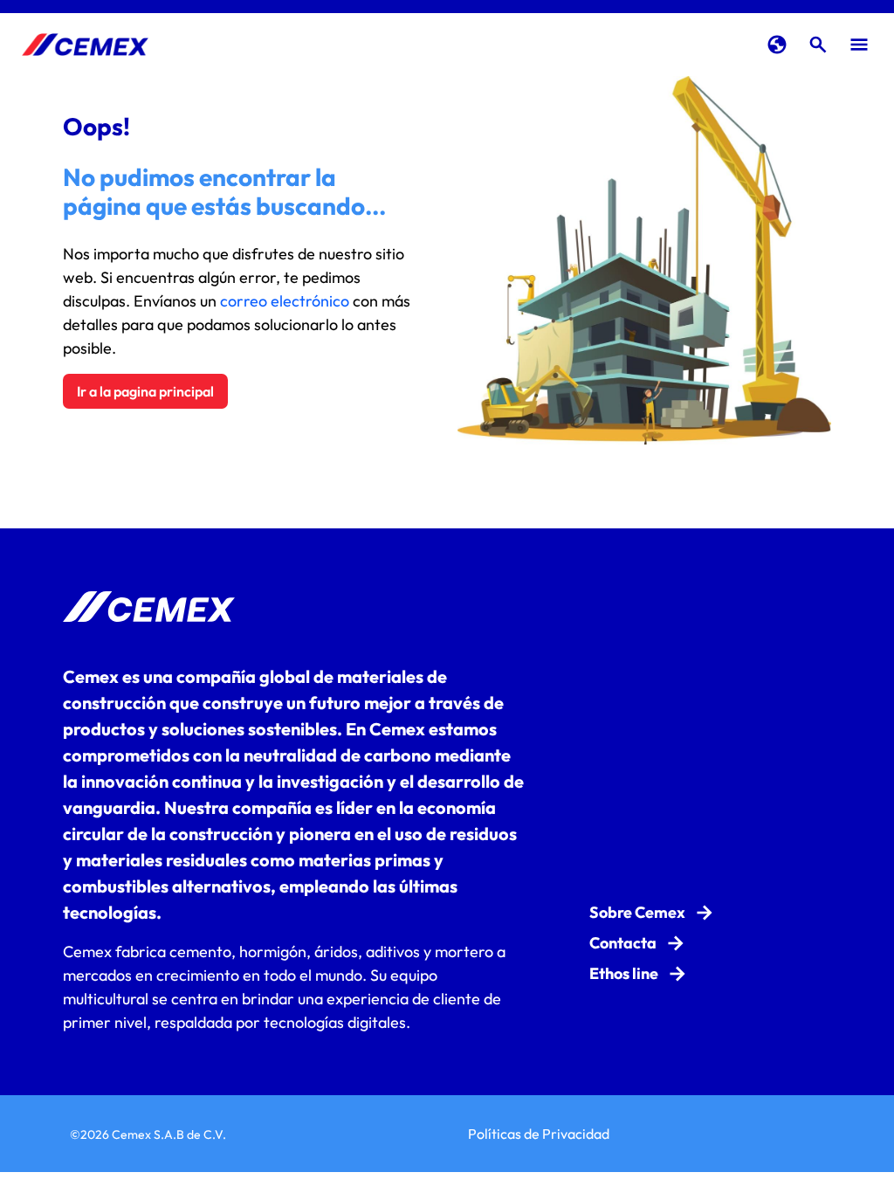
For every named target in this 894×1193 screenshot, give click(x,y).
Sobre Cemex (637, 912)
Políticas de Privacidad (538, 1133)
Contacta (623, 943)
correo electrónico (284, 301)
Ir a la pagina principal (145, 391)
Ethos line (623, 973)
